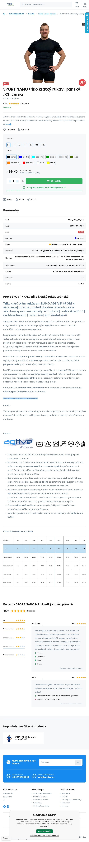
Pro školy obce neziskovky (71, 800)
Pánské (31, 14)
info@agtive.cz (46, 777)
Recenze (65, 806)
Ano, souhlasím (44, 831)
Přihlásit (78, 762)
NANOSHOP (66, 793)
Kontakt (65, 796)
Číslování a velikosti (40, 800)
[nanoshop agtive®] (4, 14)
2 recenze (24, 103)
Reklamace (66, 803)
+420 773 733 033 (20, 777)
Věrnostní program (40, 796)
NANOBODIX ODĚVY (16, 14)
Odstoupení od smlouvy (42, 793)
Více (7, 124)
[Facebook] (4, 806)
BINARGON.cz (81, 837)
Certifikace (37, 803)
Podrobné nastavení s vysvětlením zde (44, 836)
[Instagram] (8, 806)
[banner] (10, 5)
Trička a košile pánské (47, 14)
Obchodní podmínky (41, 806)
